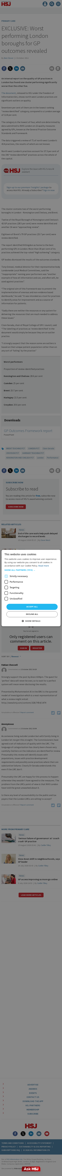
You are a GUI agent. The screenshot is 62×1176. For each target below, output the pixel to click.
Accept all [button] (32, 606)
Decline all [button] (32, 614)
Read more (43, 565)
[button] (31, 570)
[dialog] (31, 588)
